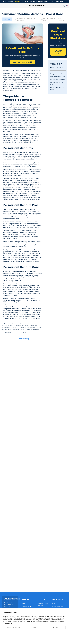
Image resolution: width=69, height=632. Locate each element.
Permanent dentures (57, 79)
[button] (2, 6)
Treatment (7, 19)
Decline (55, 628)
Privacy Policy (8, 623)
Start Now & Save (22, 62)
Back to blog (24, 338)
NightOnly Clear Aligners (43, 604)
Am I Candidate (27, 607)
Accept (34, 628)
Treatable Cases (57, 607)
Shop (53, 603)
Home (23, 603)
